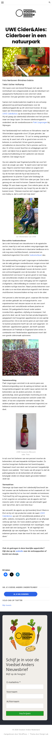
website (19, 551)
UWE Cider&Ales (10, 113)
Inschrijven (24, 713)
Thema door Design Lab (39, 734)
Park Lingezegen (40, 122)
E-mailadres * (14, 682)
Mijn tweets (6, 605)
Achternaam (13, 701)
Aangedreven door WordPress (15, 734)
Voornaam (12, 691)
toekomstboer (36, 255)
